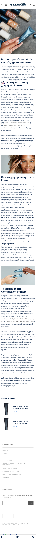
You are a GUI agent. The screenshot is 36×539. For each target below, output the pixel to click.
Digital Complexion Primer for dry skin (20, 321)
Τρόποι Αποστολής (9, 468)
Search (5, 450)
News (4, 481)
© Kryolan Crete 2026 (10, 523)
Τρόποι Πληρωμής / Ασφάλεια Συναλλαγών (13, 464)
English (7, 516)
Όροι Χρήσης (7, 460)
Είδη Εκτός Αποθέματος (12, 471)
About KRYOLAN (8, 457)
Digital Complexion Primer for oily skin (17, 123)
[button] (8, 83)
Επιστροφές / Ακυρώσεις (11, 474)
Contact (5, 478)
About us (6, 453)
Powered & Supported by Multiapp (15, 524)
